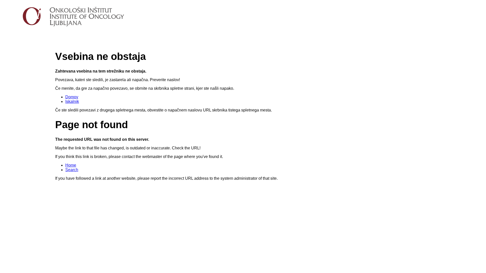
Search (71, 170)
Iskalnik (72, 101)
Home (70, 165)
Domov (71, 97)
